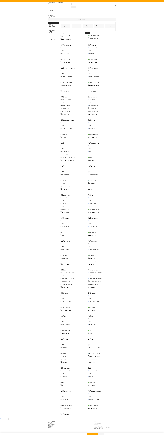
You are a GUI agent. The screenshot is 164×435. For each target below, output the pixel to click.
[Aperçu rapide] (74, 37)
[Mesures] (74, 25)
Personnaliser (101, 433)
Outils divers (110, 26)
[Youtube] (98, 430)
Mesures (76, 26)
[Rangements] (97, 25)
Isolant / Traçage (52, 30)
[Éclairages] (85, 25)
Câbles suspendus (52, 26)
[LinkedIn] (96, 430)
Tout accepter (90, 433)
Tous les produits (53, 22)
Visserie (50, 31)
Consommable (51, 33)
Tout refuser (96, 433)
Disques (65, 26)
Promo (50, 34)
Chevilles (50, 32)
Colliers (50, 27)
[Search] (73, 7)
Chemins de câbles (52, 24)
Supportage (51, 25)
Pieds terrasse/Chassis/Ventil (53, 29)
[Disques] (62, 25)
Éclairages (87, 26)
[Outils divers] (108, 25)
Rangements (99, 26)
